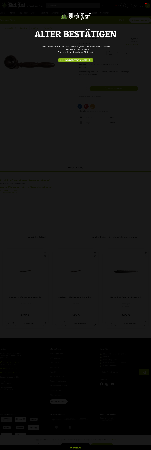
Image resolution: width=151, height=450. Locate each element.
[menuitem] (146, 2)
